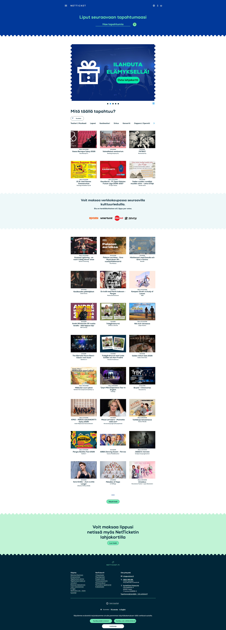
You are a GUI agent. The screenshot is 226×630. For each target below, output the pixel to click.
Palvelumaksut (100, 583)
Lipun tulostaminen (77, 587)
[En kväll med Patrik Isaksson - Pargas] (113, 280)
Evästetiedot (99, 587)
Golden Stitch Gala (142, 357)
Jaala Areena (83, 293)
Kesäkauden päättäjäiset (83, 292)
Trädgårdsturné (113, 324)
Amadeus (142, 482)
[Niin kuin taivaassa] (142, 312)
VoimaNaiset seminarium (113, 152)
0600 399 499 (128, 579)
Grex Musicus (113, 263)
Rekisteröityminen (77, 575)
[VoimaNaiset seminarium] (113, 140)
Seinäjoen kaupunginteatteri (142, 453)
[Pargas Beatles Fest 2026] (84, 440)
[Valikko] (65, 5)
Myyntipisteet (100, 577)
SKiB (142, 295)
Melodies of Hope (113, 482)
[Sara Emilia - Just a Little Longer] (84, 470)
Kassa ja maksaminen (78, 585)
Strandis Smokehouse (113, 359)
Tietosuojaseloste (101, 581)
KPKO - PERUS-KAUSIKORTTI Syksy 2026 (83, 421)
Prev (73, 123)
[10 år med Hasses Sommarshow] (84, 170)
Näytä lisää (113, 502)
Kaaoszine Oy (142, 389)
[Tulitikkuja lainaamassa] (142, 408)
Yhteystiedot (99, 575)
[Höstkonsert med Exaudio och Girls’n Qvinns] (142, 246)
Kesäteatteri (105, 123)
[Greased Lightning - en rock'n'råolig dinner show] (84, 246)
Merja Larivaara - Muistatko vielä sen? (113, 421)
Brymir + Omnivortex (142, 388)
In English (122, 609)
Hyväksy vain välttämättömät (126, 621)
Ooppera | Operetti (142, 123)
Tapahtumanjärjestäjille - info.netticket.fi (134, 594)
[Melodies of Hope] (113, 470)
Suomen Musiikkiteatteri (113, 453)
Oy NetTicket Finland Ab (131, 585)
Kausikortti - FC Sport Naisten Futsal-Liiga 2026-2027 (113, 183)
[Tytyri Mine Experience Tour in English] (113, 376)
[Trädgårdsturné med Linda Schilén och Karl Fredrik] (113, 344)
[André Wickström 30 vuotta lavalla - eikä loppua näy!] (84, 312)
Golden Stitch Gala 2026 (142, 356)
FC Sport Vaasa (113, 185)
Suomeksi (106, 609)
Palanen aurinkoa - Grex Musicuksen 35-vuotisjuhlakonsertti (113, 260)
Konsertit (126, 123)
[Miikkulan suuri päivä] (84, 376)
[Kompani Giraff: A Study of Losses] (142, 280)
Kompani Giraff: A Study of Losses (142, 293)
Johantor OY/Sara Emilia (83, 485)
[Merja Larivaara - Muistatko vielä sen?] (113, 408)
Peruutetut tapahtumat (103, 585)
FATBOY (142, 152)
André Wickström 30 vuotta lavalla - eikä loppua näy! (83, 325)
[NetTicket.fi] (113, 565)
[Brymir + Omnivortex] (142, 376)
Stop (153, 103)
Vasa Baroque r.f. (83, 153)
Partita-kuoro (142, 185)
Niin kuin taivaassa (142, 324)
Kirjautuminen (75, 577)
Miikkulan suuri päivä (84, 388)
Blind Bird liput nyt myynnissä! (113, 93)
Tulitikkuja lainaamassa (142, 420)
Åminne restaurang (84, 261)
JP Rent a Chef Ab (113, 325)
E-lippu (73, 589)
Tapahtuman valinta (77, 579)
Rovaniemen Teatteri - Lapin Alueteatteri (142, 483)
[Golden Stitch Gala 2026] (142, 344)
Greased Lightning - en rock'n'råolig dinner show (83, 259)
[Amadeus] (142, 470)
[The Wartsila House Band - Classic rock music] (84, 344)
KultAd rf (83, 453)
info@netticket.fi (128, 576)
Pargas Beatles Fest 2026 (84, 452)
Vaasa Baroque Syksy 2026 (83, 152)
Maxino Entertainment (113, 295)
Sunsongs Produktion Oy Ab (84, 185)
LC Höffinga (113, 483)
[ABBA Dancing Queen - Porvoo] (113, 440)
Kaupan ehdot (100, 579)
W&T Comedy (83, 327)
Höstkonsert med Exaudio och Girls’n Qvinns (142, 259)
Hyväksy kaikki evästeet (101, 621)
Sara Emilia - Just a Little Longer (83, 483)
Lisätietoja (113, 626)
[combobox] (113, 24)
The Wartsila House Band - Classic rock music (84, 357)
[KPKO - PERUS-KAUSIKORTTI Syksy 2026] (84, 408)
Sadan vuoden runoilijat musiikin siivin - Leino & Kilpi (142, 183)
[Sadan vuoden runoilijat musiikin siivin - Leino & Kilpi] (142, 170)
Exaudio (142, 261)
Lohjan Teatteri (142, 325)
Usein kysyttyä (114, 603)
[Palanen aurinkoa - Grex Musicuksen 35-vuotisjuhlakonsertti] (113, 246)
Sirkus (116, 123)
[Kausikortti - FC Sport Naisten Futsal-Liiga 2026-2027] (113, 170)
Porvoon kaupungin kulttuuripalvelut (113, 423)
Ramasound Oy (142, 153)
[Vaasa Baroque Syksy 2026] (84, 140)
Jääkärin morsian (142, 452)
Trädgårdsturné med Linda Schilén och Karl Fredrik (113, 357)
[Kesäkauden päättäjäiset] (84, 280)
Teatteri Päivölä (142, 421)
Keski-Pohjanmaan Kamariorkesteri (84, 423)
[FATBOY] (142, 140)
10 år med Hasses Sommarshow (83, 183)
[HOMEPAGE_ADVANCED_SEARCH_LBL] (135, 24)
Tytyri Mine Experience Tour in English (113, 389)
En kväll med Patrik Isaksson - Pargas (113, 293)
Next (154, 123)
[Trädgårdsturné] (113, 312)
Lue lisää (113, 543)
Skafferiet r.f (84, 359)
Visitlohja (113, 391)
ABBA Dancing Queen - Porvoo (113, 452)
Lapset (93, 123)
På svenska (114, 609)
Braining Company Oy (113, 153)
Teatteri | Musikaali (78, 123)
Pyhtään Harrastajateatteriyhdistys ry (84, 389)
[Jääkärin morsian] (142, 440)
